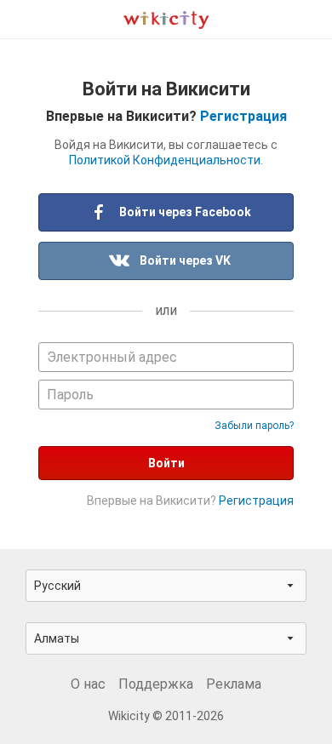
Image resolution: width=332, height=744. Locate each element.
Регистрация (243, 116)
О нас (88, 684)
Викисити (166, 19)
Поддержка (155, 684)
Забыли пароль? (254, 426)
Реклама (233, 684)
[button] (166, 585)
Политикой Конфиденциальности (164, 160)
